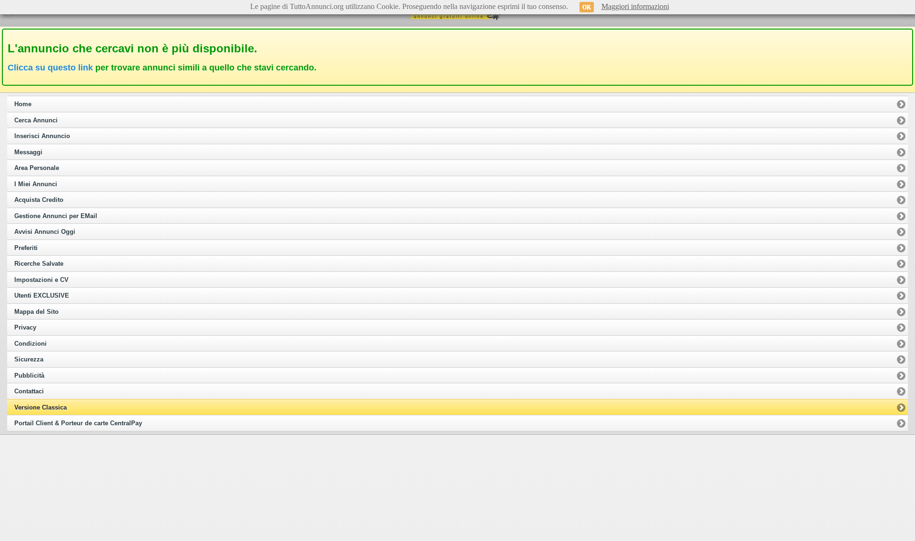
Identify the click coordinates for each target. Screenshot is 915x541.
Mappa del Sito (36, 312)
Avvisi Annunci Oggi (44, 232)
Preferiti (26, 248)
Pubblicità (29, 375)
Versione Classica (40, 407)
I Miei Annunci (35, 184)
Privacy (25, 327)
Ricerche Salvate (38, 263)
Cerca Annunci (36, 120)
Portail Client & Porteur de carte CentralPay (78, 423)
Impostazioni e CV (41, 280)
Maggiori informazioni (635, 6)
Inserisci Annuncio (42, 136)
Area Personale (36, 168)
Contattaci (29, 391)
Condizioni (30, 344)
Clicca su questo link (50, 67)
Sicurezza (28, 359)
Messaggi (28, 152)
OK (586, 7)
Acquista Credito (38, 200)
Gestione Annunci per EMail (55, 216)
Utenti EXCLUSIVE (41, 295)
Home (22, 104)
